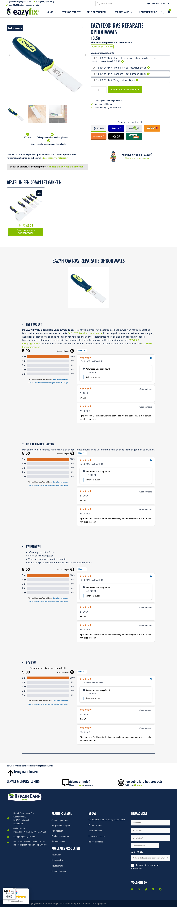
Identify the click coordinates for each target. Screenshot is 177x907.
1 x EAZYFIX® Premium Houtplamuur (117, 73)
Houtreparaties (95, 830)
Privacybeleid (83, 903)
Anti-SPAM (138, 852)
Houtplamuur (57, 866)
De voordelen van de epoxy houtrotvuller (106, 819)
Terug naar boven (26, 772)
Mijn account (153, 3)
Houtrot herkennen (96, 836)
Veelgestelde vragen (60, 825)
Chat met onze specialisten (137, 158)
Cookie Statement (66, 903)
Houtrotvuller (57, 860)
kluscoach (139, 785)
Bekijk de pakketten (101, 46)
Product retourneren (60, 836)
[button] (83, 26)
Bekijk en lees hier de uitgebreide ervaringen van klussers (30, 766)
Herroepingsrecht (100, 903)
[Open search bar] (162, 12)
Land (163, 3)
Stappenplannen (58, 841)
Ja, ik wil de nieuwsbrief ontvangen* (145, 867)
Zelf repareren (96, 12)
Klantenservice (147, 12)
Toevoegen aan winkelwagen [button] (26, 231)
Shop (50, 12)
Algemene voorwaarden (44, 903)
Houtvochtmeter (58, 871)
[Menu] (14, 889)
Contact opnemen (59, 820)
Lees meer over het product (55, 158)
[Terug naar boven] (10, 773)
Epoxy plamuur (95, 825)
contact (79, 785)
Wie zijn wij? (122, 12)
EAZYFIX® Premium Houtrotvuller (85, 333)
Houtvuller (56, 855)
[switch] (9, 896)
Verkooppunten (71, 12)
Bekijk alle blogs (95, 842)
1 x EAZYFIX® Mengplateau (112, 80)
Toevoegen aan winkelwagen (125, 89)
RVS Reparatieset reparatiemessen (65, 167)
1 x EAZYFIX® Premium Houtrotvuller (117, 67)
